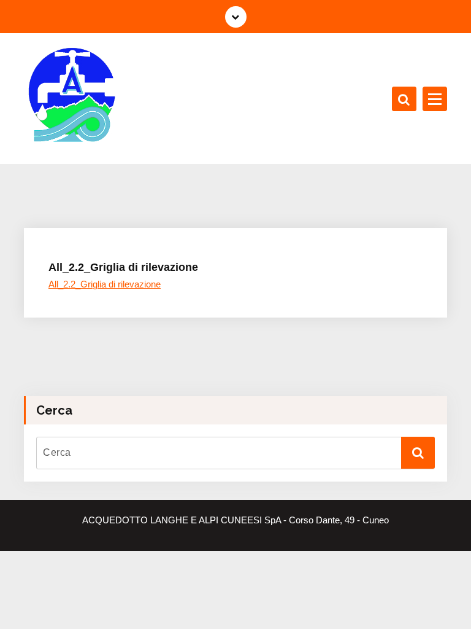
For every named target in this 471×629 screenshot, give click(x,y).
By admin (179, 232)
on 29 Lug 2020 (107, 232)
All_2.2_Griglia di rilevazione (104, 284)
